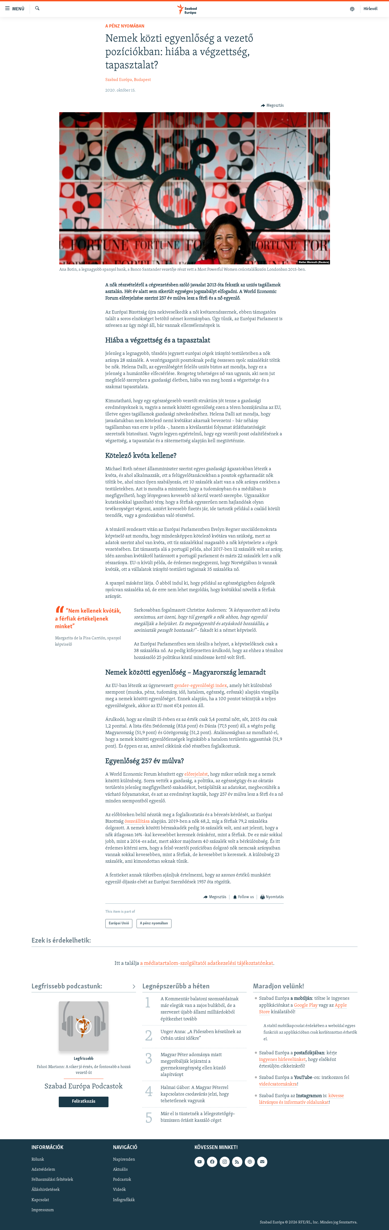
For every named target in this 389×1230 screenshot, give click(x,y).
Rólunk (37, 1159)
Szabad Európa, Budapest (128, 80)
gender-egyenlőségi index (200, 686)
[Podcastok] (352, 9)
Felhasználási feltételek (52, 1180)
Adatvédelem (43, 1170)
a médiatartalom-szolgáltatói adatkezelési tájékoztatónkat (206, 963)
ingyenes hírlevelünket (282, 1059)
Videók (119, 1190)
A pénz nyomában (124, 26)
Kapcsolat (40, 1200)
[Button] (272, 105)
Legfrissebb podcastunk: (66, 986)
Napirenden (124, 1159)
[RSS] (237, 1162)
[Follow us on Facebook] (212, 1162)
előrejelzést (196, 774)
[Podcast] (250, 1162)
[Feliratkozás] (262, 1162)
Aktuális (120, 1170)
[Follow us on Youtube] (200, 1162)
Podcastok (122, 1180)
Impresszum (42, 1210)
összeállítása (137, 821)
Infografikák (124, 1200)
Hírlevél (370, 9)
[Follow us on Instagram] (225, 1162)
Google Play (306, 1005)
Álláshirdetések (45, 1190)
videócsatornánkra (278, 1084)
